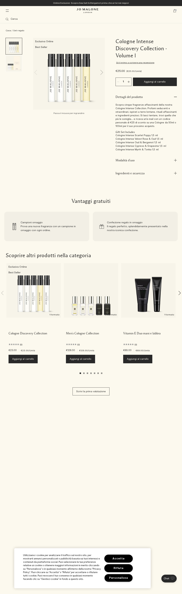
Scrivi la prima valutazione (91, 391)
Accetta (118, 558)
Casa (8, 30)
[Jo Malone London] (87, 10)
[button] (169, 578)
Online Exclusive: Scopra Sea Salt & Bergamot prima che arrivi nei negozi (91, 3)
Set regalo (18, 30)
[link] (46, 226)
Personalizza (118, 578)
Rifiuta (118, 568)
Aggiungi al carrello (155, 81)
